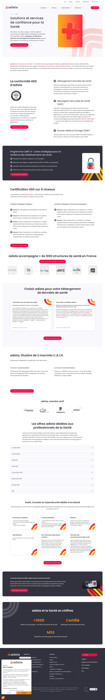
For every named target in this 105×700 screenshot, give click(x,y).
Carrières (78, 1)
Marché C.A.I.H (53, 662)
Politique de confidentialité (33, 689)
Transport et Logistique (56, 669)
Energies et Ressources (56, 674)
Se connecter (95, 1)
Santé (51, 660)
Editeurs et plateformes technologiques (60, 671)
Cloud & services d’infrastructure (32, 660)
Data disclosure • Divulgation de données (51, 691)
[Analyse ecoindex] (93, 690)
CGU (62, 688)
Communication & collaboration (32, 662)
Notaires (52, 676)
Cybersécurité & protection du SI (32, 667)
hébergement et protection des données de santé (54, 66)
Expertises (43, 7)
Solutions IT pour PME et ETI (57, 678)
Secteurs (54, 7)
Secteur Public (53, 657)
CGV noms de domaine (48, 689)
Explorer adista (66, 7)
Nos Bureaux (86, 1)
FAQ (65, 1)
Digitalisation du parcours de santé (21, 64)
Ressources (78, 7)
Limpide (87, 691)
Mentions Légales (54, 688)
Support (71, 1)
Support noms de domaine (89, 662)
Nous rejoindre (86, 665)
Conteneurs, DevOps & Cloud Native (33, 664)
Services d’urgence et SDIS (57, 664)
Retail (51, 667)
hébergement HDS (27, 194)
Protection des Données (70, 688)
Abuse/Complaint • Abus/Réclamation (65, 689)
